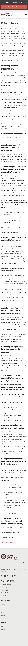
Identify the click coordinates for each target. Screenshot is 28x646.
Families (3, 604)
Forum (2, 634)
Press (2, 640)
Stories (3, 615)
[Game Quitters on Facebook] (1, 575)
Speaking (3, 595)
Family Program (5, 590)
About (2, 626)
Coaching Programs (6, 584)
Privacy (10, 569)
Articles (3, 607)
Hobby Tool (4, 618)
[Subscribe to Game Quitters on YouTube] (8, 575)
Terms (14, 569)
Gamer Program (5, 587)
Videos (3, 612)
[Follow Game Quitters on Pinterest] (15, 575)
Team (2, 637)
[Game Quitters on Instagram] (5, 575)
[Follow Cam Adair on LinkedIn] (12, 575)
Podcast (3, 609)
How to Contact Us (7, 542)
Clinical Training (5, 593)
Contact (3, 629)
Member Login (20, 569)
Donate (3, 632)
